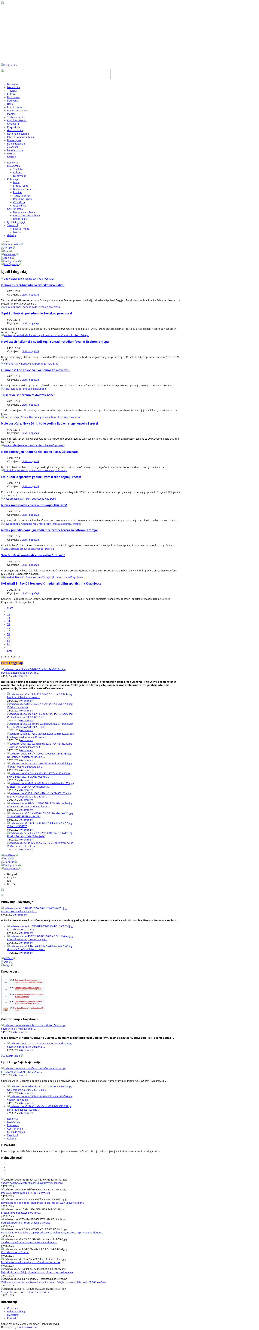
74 (8, 621)
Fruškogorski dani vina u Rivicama (26, 737)
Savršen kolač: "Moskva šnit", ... (18, 1028)
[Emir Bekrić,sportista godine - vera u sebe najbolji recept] (34, 470)
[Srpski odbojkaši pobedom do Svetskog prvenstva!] (30, 307)
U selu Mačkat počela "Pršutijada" (26, 836)
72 (8, 614)
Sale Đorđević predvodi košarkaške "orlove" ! (33, 555)
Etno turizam (20, 185)
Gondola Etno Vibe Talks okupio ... (26, 949)
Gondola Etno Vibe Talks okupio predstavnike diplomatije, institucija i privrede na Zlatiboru (52, 1232)
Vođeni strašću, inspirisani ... (23, 846)
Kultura (17, 172)
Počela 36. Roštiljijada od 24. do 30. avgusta (25, 1193)
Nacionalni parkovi (23, 189)
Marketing (13, 1314)
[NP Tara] (8, 247)
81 (8, 644)
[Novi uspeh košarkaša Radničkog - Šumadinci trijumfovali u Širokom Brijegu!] (45, 335)
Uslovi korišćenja (16, 1311)
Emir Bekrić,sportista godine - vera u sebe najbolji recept (41, 477)
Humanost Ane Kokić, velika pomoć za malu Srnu (35, 370)
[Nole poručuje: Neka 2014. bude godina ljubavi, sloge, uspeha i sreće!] (41, 417)
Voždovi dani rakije (17, 707)
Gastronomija (15, 209)
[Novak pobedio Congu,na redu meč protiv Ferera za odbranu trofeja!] (41, 523)
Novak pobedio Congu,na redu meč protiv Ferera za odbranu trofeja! (49, 530)
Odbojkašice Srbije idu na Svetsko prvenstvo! (32, 285)
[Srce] (6, 251)
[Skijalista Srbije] (12, 244)
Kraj (9, 651)
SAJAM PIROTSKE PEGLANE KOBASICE (28, 776)
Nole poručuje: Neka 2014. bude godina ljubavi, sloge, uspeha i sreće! (49, 423)
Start (10, 608)
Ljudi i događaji (30, 294)
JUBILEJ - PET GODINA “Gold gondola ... (28, 786)
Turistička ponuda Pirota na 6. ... (25, 747)
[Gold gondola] (11, 261)
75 (8, 624)
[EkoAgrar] (9, 862)
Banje (16, 182)
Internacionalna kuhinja (26, 215)
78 (8, 634)
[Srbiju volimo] (9, 65)
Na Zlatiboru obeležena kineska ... (26, 757)
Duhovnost (19, 175)
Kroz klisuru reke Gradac (21, 929)
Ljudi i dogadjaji (16, 222)
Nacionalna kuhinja (24, 212)
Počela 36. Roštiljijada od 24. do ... (20, 672)
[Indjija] (7, 965)
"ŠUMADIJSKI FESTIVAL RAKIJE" (23, 816)
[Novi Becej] (9, 254)
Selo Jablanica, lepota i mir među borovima (25, 1292)
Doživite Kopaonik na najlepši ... (19, 911)
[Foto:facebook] (29, 363)
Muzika (17, 232)
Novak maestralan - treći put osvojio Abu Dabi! (34, 505)
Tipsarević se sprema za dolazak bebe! (28, 395)
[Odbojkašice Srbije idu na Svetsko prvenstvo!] (27, 278)
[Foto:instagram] (23, 388)
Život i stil (12, 225)
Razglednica (20, 205)
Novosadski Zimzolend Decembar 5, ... (28, 806)
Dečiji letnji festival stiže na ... (23, 697)
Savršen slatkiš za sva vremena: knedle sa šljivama (29, 1242)
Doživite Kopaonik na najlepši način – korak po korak (30, 1262)
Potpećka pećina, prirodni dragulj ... (27, 939)
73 (8, 617)
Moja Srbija (13, 166)
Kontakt (11, 1318)
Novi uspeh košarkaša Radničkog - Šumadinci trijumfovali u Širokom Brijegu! (55, 341)
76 (8, 627)
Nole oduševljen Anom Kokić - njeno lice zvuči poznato (39, 452)
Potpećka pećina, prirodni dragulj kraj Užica (25, 1222)
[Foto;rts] (28, 498)
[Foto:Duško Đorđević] (42, 577)
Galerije (11, 235)
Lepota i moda (21, 228)
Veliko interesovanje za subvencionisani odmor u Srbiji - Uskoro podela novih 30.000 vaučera (53, 1282)
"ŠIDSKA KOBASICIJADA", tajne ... (24, 766)
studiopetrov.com (27, 1327)
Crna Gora (19, 202)
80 (8, 641)
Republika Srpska (23, 199)
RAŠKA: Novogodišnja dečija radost (27, 796)
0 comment (20, 676)
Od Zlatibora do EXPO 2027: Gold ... (26, 717)
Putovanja (13, 179)
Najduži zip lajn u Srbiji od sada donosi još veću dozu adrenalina (37, 1272)
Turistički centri (22, 195)
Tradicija (18, 169)
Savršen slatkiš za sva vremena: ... (26, 1046)
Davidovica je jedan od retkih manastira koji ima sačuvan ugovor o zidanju (43, 1202)
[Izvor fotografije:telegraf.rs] (32, 445)
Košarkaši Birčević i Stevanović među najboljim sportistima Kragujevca (51, 583)
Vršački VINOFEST (17, 826)
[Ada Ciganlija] (11, 264)
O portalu (12, 1308)
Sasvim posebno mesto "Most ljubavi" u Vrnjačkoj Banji (32, 1183)
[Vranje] (7, 257)
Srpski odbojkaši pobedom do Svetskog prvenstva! (36, 313)
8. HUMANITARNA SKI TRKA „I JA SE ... (27, 727)
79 (8, 637)
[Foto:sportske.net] (27, 548)
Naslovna (12, 162)
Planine (17, 192)
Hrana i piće (20, 218)
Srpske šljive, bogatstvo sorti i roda (21, 1212)
